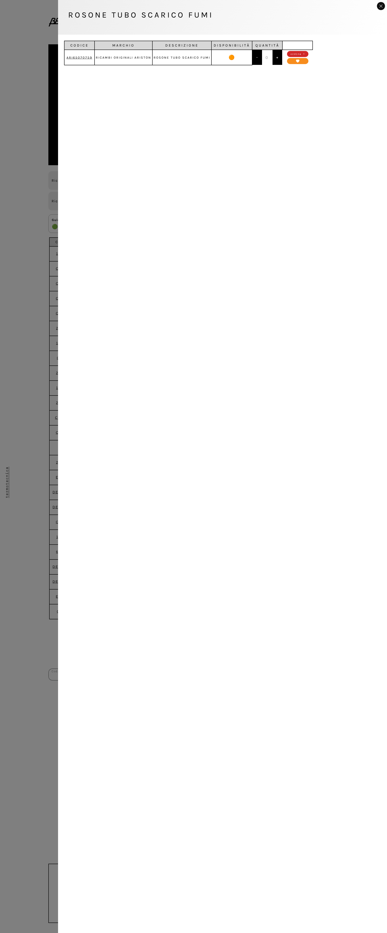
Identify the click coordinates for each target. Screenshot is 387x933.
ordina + (297, 54)
